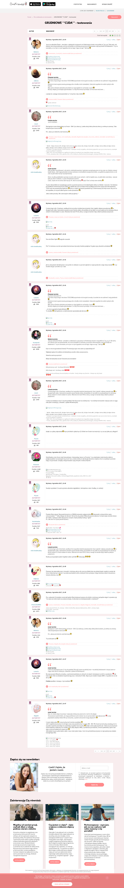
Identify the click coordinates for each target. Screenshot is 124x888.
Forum (29, 17)
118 (107, 31)
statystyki (78, 4)
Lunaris (36, 215)
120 (113, 31)
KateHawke (36, 521)
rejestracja (100, 11)
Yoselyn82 (36, 342)
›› (118, 31)
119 (110, 31)
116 (101, 31)
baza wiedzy (91, 4)
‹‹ (94, 31)
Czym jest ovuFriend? (87, 11)
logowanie (110, 11)
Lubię (113, 39)
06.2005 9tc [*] (50, 228)
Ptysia (36, 438)
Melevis (36, 52)
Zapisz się (94, 785)
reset (36, 124)
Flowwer (36, 464)
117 (104, 31)
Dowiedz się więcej (65, 879)
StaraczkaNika (36, 604)
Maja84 (36, 716)
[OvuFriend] (18, 5)
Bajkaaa (36, 579)
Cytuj (108, 39)
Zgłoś (118, 39)
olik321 (36, 81)
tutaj (86, 779)
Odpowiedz (114, 17)
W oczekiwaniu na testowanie (43, 17)
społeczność (107, 4)
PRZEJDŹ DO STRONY (62, 884)
